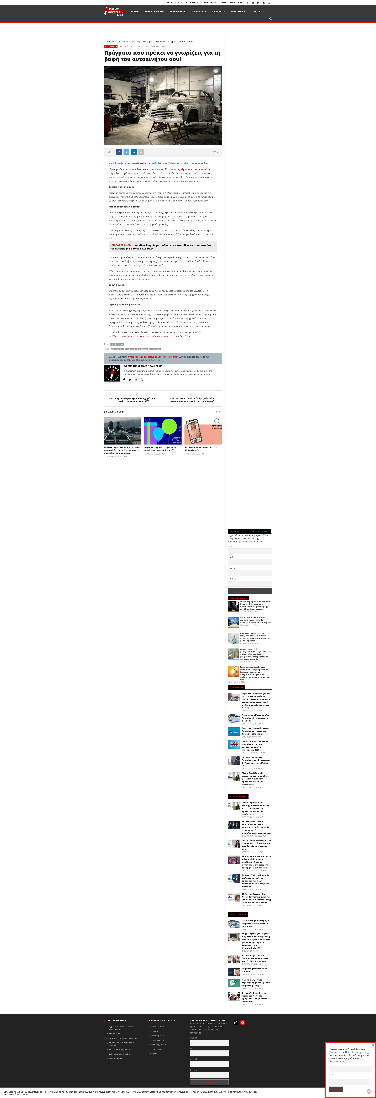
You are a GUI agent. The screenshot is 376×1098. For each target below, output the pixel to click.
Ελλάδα (155, 1031)
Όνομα (231, 546)
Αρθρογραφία (159, 1045)
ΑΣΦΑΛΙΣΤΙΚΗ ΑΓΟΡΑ (231, 2)
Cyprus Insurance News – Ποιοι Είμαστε (122, 1028)
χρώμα (182, 169)
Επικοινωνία (115, 1058)
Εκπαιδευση (218, 11)
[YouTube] (252, 2)
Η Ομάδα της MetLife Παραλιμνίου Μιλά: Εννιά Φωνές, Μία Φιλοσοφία (255, 958)
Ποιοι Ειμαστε (174, 2)
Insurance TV (239, 11)
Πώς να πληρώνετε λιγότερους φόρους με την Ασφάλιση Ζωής (256, 982)
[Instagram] (269, 2)
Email (230, 557)
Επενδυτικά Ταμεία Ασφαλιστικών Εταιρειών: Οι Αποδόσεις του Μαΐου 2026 (256, 761)
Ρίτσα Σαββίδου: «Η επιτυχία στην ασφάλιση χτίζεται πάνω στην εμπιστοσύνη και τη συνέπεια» (255, 779)
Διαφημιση (192, 2)
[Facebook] (247, 2)
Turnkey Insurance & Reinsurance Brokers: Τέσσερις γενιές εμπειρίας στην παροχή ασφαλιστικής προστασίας (256, 827)
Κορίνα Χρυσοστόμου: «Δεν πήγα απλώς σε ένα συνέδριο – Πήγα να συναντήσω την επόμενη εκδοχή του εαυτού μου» (256, 862)
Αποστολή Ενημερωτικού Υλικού (122, 1043)
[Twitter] (258, 2)
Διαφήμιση (114, 1034)
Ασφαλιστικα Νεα (154, 11)
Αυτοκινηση (127, 41)
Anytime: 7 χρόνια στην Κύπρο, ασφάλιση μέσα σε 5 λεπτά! (160, 449)
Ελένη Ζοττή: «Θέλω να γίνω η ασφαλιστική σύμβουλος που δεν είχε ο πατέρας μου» (256, 844)
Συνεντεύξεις (159, 1049)
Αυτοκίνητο (154, 349)
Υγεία (155, 1053)
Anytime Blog (117, 344)
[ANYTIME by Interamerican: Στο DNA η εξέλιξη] (203, 431)
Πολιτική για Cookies (120, 1054)
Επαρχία (231, 568)
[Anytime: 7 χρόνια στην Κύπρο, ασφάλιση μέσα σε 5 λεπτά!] (163, 431)
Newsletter (209, 2)
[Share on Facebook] (119, 152)
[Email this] (141, 152)
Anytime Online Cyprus (136, 349)
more (214, 152)
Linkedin (141, 163)
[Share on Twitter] (126, 152)
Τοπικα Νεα (158, 1027)
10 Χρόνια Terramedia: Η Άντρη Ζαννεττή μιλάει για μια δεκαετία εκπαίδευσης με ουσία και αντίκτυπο (256, 898)
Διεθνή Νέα (158, 1036)
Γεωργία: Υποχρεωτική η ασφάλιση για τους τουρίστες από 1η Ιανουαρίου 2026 (255, 745)
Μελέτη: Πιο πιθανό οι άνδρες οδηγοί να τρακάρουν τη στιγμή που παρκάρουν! (192, 398)
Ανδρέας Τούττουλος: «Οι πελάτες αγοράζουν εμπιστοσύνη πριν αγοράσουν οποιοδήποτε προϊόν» (255, 881)
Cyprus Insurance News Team (153, 46)
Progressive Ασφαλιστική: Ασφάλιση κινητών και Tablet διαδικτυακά (255, 731)
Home (111, 41)
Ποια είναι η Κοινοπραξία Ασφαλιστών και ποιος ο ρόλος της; (255, 718)
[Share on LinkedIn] (134, 152)
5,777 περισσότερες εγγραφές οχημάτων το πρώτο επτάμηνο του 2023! (133, 398)
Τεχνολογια (158, 1040)
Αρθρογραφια (177, 11)
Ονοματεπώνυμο (336, 1061)
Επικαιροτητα (199, 11)
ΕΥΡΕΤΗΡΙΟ (258, 11)
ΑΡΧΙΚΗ (135, 11)
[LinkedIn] (263, 2)
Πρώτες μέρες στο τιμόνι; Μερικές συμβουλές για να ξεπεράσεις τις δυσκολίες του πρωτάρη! (122, 450)
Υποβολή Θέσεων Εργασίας (123, 1038)
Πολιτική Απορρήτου (120, 1049)
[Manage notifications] (369, 1091)
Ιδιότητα (232, 578)
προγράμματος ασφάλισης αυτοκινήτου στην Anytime (146, 336)
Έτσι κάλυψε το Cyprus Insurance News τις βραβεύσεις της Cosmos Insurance (254, 997)
